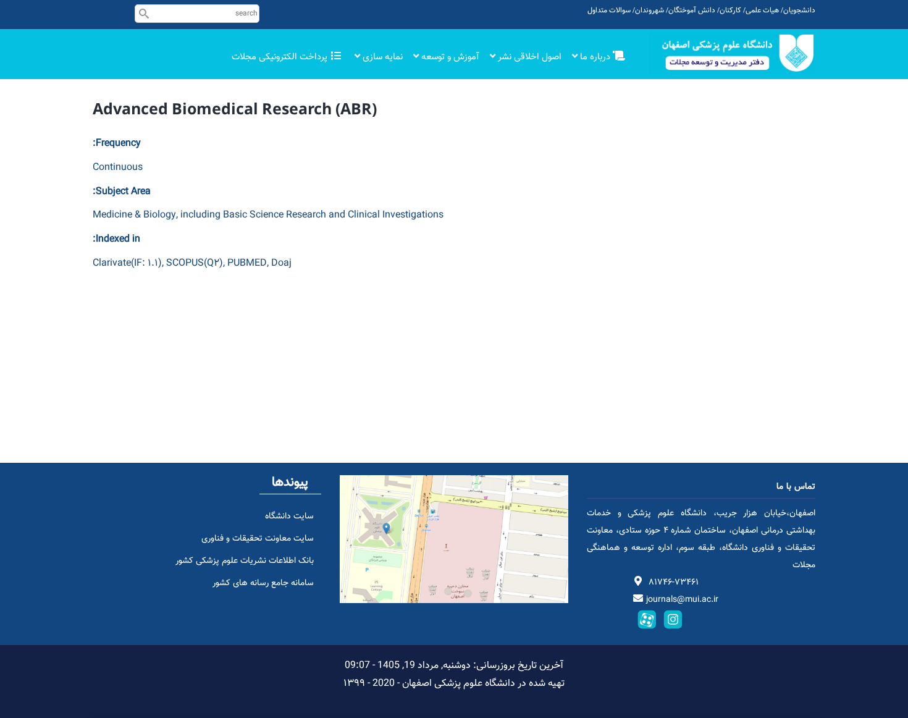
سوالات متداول (609, 10)
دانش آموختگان (691, 10)
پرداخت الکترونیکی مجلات (281, 57)
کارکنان (730, 10)
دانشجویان (799, 10)
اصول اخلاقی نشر (528, 57)
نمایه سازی (381, 57)
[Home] (732, 53)
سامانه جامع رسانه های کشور (263, 583)
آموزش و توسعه (449, 57)
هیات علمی (762, 10)
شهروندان (649, 10)
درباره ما (595, 57)
